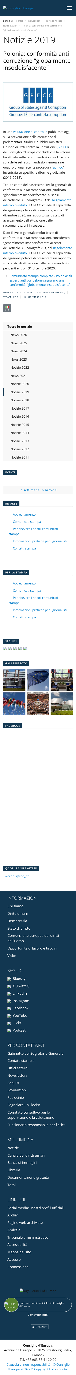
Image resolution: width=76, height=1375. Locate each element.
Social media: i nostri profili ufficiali (35, 1207)
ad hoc (58, 167)
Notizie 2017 (20, 408)
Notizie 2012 (20, 449)
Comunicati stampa (27, 521)
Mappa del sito (19, 1251)
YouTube (19, 1015)
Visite (11, 955)
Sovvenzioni (17, 1090)
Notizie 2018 (20, 400)
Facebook (20, 1007)
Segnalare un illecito (23, 1104)
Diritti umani (17, 913)
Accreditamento (24, 514)
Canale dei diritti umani (26, 1155)
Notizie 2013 (20, 441)
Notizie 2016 (20, 416)
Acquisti (13, 1082)
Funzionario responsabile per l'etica (36, 1124)
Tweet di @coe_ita (16, 876)
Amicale (13, 1229)
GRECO (62, 147)
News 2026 (19, 335)
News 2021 (19, 376)
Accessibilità (17, 1244)
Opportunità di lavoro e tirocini (32, 948)
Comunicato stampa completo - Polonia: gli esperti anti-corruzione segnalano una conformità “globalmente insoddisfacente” (41, 280)
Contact (63, 1369)
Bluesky (19, 978)
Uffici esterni (17, 1067)
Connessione (18, 1266)
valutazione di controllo (30, 132)
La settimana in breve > (38, 490)
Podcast (19, 1030)
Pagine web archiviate (25, 1222)
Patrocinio (15, 1097)
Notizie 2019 (20, 392)
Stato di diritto (18, 928)
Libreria (13, 1169)
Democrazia (17, 920)
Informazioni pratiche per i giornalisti (40, 541)
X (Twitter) (20, 985)
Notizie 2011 (20, 457)
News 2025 (19, 343)
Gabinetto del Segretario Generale (35, 1053)
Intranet (40, 1326)
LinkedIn (19, 993)
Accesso (14, 1259)
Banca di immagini (22, 1162)
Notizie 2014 (20, 433)
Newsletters (17, 1075)
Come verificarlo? (38, 1314)
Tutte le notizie (19, 326)
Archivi (12, 1215)
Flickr (16, 1022)
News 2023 (19, 359)
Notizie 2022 (20, 367)
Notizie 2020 (20, 384)
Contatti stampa (24, 548)
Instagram (20, 1000)
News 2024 (19, 351)
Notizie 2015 (20, 425)
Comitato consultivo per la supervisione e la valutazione (30, 1115)
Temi (11, 1184)
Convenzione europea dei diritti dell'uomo (33, 938)
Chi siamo (15, 906)
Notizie (13, 1147)
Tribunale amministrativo (27, 1237)
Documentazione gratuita (28, 1177)
